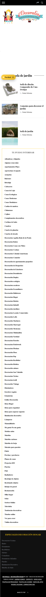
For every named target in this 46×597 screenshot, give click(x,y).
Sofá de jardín (26, 131)
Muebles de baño (7, 567)
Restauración (9, 490)
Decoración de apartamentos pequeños (19, 261)
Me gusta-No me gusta (13, 427)
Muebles (8, 435)
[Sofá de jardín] (10, 133)
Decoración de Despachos (14, 265)
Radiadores (9, 475)
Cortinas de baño (11, 222)
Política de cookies (25, 582)
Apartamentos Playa (12, 166)
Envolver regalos (11, 392)
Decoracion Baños (11, 242)
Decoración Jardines (12, 309)
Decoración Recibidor (12, 360)
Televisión (8, 506)
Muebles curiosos (11, 439)
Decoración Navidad (12, 336)
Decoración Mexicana (12, 328)
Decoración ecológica (12, 281)
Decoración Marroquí (12, 324)
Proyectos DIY (10, 463)
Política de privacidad (10, 582)
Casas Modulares (11, 202)
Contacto (29, 579)
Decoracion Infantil (12, 305)
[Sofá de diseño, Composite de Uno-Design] (10, 88)
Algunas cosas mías (12, 162)
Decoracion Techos (11, 376)
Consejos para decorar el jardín (31, 107)
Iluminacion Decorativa (10, 564)
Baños (4, 543)
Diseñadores (9, 388)
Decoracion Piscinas (12, 348)
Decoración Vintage (12, 384)
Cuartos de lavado (11, 234)
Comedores (6, 555)
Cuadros (8, 226)
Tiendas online (10, 514)
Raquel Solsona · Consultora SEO (23, 584)
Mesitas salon (9, 431)
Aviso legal (38, 579)
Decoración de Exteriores (14, 269)
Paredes (4, 561)
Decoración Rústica (12, 364)
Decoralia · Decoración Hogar (13, 577)
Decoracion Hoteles (12, 301)
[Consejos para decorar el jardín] (10, 109)
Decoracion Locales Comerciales (16, 313)
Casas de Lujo (10, 190)
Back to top (21, 592)
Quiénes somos (20, 579)
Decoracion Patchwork (13, 344)
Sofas (6, 498)
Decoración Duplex (12, 277)
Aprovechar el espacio (12, 170)
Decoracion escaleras (12, 285)
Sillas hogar (9, 494)
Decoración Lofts (11, 317)
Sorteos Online (10, 502)
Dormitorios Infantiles (9, 558)
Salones (4, 552)
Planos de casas (10, 459)
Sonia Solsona (27, 93)
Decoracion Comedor (12, 257)
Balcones (8, 178)
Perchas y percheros (12, 455)
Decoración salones (11, 368)
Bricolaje (8, 182)
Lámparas (8, 419)
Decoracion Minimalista (13, 332)
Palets (7, 451)
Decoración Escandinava (13, 289)
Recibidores (6, 549)
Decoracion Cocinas (12, 249)
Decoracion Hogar (11, 297)
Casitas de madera (11, 206)
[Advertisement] (23, 47)
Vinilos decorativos (11, 522)
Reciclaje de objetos (12, 478)
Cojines (7, 214)
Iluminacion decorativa (13, 415)
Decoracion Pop (10, 356)
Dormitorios (6, 546)
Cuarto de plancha (11, 230)
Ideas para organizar (12, 407)
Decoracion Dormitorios (13, 273)
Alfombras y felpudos (12, 159)
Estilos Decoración (11, 399)
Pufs (6, 471)
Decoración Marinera (12, 321)
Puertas (7, 467)
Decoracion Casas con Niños (15, 245)
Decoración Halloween (13, 293)
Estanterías (9, 395)
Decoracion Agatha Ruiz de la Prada (18, 238)
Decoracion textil (11, 380)
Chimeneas (9, 210)
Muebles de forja (11, 443)
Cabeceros (8, 186)
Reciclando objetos (11, 482)
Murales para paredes (13, 447)
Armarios (8, 174)
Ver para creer (10, 518)
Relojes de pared (11, 486)
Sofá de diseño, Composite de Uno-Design (29, 87)
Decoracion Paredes (12, 340)
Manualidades (10, 423)
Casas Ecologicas (11, 194)
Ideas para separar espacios (15, 411)
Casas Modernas (11, 198)
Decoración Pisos (11, 352)
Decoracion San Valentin (14, 372)
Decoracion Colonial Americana (16, 253)
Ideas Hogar (9, 403)
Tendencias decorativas (13, 510)
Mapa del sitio (38, 582)
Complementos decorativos (14, 218)
